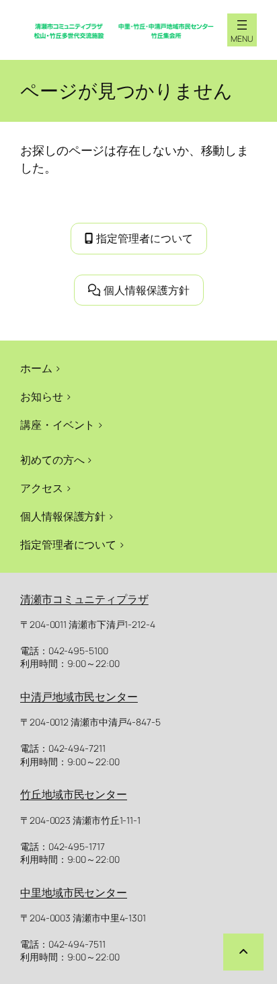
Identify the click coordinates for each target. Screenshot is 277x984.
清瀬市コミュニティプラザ (84, 599)
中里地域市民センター (73, 892)
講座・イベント (57, 424)
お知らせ (41, 396)
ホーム (36, 368)
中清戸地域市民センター (79, 696)
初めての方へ (52, 459)
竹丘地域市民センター (73, 794)
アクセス (41, 488)
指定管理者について (144, 238)
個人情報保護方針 (147, 290)
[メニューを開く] (242, 25)
